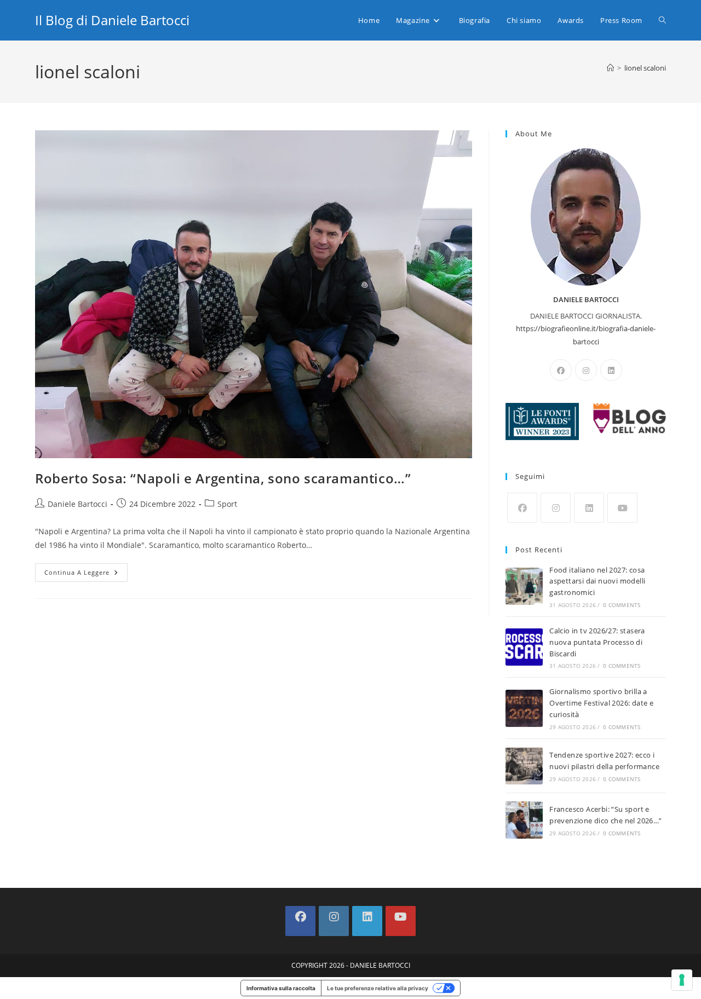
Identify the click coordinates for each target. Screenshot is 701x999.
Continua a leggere (86, 574)
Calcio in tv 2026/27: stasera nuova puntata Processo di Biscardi (597, 642)
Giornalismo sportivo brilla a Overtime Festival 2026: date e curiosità (601, 702)
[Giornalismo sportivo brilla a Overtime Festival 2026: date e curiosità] (524, 708)
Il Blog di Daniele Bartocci (112, 20)
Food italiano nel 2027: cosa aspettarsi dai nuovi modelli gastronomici (597, 581)
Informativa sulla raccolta (280, 988)
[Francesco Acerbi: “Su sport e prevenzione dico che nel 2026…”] (524, 820)
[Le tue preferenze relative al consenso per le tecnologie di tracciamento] (681, 979)
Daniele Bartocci (77, 504)
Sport (227, 504)
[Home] (610, 68)
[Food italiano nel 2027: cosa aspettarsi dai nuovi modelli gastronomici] (524, 586)
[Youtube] (622, 508)
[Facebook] (561, 370)
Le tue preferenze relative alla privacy (377, 988)
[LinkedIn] (611, 370)
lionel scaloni (645, 68)
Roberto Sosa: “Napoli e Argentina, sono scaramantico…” (223, 478)
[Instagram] (586, 370)
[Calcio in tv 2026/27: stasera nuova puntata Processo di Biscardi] (524, 647)
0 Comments (621, 605)
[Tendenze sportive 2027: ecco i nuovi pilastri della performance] (524, 765)
